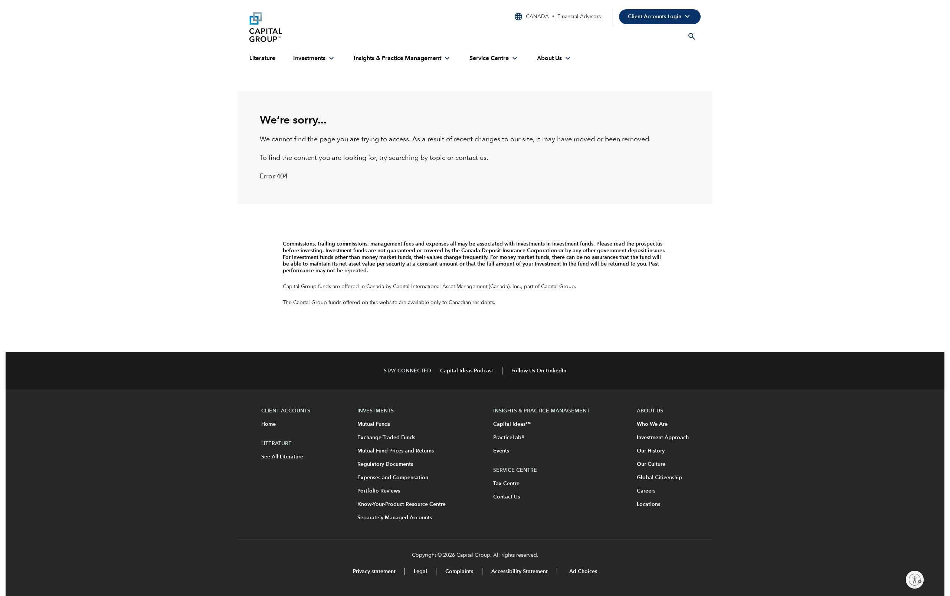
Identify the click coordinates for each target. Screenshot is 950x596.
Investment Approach (663, 437)
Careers (646, 491)
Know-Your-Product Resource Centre (401, 504)
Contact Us (506, 497)
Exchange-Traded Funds (386, 437)
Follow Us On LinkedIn (538, 370)
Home (268, 424)
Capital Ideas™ (512, 424)
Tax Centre (506, 483)
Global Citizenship (659, 477)
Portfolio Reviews (378, 491)
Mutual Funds (373, 424)
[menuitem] (262, 58)
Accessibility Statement (519, 571)
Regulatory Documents (385, 464)
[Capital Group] (305, 27)
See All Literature (282, 457)
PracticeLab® (508, 437)
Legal (420, 571)
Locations (648, 504)
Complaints (459, 571)
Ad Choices (582, 571)
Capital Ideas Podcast (466, 370)
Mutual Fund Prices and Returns (395, 451)
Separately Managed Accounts (394, 517)
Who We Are (652, 424)
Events (501, 451)
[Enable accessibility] (915, 580)
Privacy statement (374, 571)
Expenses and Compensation (392, 477)
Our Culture (651, 464)
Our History (651, 451)
